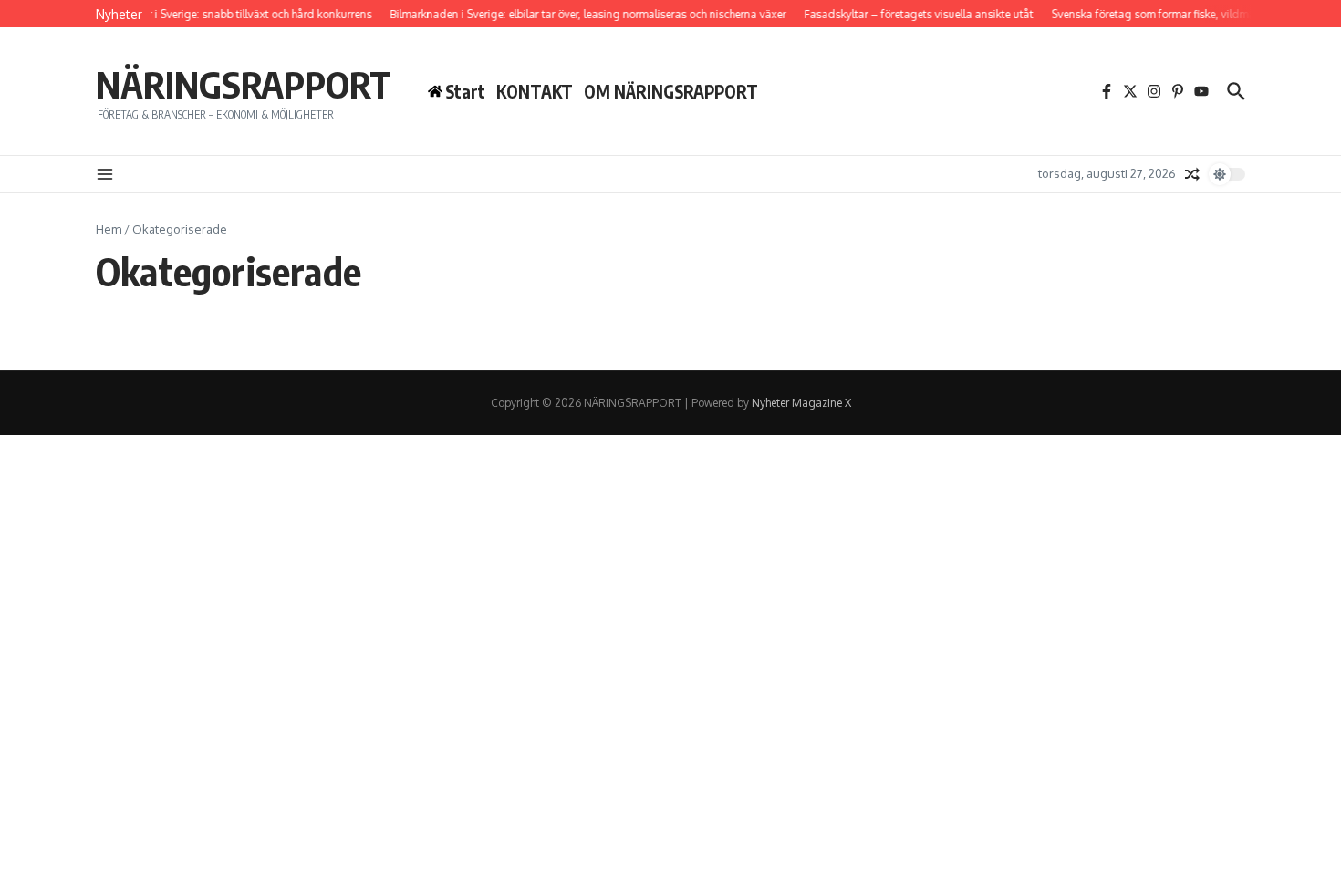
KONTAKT (534, 91)
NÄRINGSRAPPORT (243, 84)
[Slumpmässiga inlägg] (1192, 174)
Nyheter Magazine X (801, 403)
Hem (108, 229)
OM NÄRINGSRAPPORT (671, 91)
